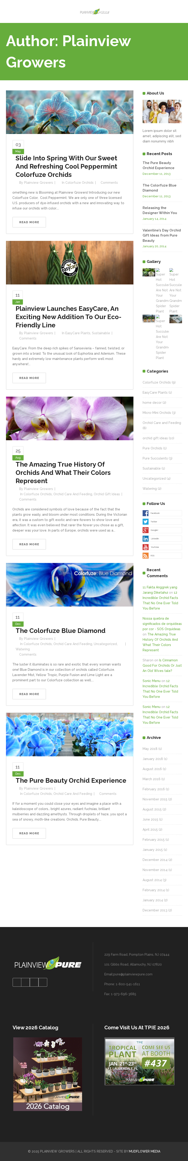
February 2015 (154, 839)
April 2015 (150, 829)
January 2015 (153, 850)
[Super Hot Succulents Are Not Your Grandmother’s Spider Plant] (162, 291)
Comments (109, 182)
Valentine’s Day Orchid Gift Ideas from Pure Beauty (162, 235)
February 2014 (154, 890)
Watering (23, 649)
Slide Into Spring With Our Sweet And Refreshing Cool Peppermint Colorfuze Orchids (66, 166)
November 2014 (155, 870)
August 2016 (152, 769)
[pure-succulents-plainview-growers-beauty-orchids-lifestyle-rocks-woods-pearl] (149, 319)
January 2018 (153, 759)
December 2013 (155, 910)
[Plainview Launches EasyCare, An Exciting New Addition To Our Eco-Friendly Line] (69, 262)
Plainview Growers (38, 182)
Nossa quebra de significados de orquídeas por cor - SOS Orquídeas (162, 624)
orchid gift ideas (107, 494)
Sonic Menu (151, 681)
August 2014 (152, 880)
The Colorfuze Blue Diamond (60, 631)
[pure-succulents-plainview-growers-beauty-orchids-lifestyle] (149, 272)
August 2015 (152, 809)
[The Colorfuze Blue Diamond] (69, 584)
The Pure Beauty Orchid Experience (71, 780)
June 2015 (150, 819)
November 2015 (155, 799)
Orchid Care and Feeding (72, 494)
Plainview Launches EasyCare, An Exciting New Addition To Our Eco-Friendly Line (69, 317)
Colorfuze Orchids (79, 182)
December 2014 (155, 860)
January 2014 (153, 900)
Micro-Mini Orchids (157, 413)
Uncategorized (105, 644)
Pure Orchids (152, 448)
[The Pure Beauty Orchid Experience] (69, 734)
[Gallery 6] (175, 319)
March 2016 (151, 779)
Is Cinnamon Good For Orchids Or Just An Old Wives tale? (162, 665)
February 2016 (154, 789)
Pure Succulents (155, 458)
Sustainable (101, 333)
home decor (152, 402)
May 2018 (150, 749)
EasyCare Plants (77, 333)
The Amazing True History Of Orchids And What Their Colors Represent (63, 473)
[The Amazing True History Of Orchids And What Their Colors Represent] (69, 418)
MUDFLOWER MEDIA (144, 1151)
